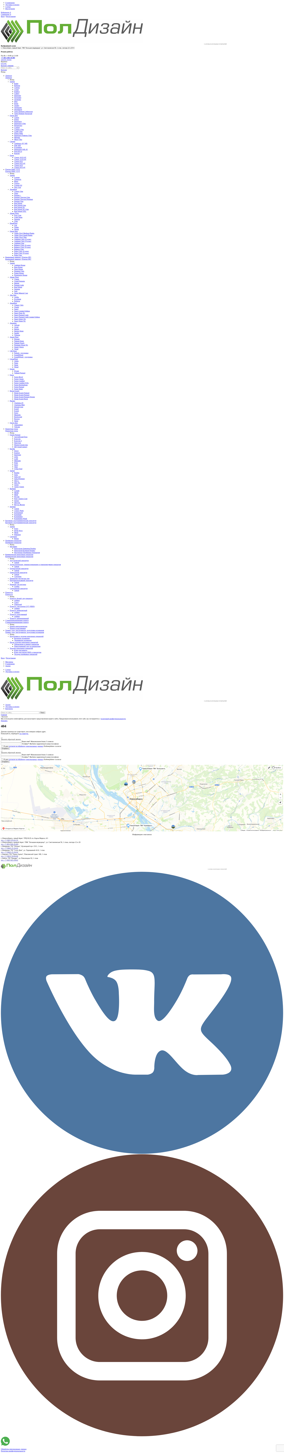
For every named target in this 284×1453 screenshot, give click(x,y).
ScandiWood (18, 355)
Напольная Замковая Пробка (25, 549)
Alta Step (13, 295)
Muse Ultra (18, 139)
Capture (17, 127)
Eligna (16, 120)
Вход (3, 16)
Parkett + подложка (21, 353)
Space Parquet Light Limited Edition (27, 317)
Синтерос (13, 537)
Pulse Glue (18, 255)
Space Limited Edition (22, 311)
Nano (16, 193)
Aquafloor (13, 189)
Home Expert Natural (21, 393)
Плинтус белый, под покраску (21, 598)
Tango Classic (19, 487)
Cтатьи (8, 7)
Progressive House (20, 275)
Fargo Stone (18, 389)
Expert (16, 411)
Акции (8, 666)
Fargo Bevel (18, 377)
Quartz (16, 307)
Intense (16, 283)
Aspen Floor (14, 337)
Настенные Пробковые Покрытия (27, 553)
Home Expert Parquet (21, 395)
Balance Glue (19, 249)
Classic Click (18, 305)
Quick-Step (14, 116)
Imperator (17, 96)
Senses (16, 501)
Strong (16, 229)
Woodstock (18, 110)
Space (16, 309)
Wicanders (13, 547)
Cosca (16, 602)
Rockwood (18, 417)
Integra (16, 329)
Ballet (16, 84)
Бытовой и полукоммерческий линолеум (20, 521)
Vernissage (18, 108)
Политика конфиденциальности (13, 1451)
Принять (4, 721)
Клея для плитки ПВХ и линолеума (27, 652)
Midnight (17, 461)
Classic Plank (19, 511)
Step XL (17, 483)
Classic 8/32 (18, 161)
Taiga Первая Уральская (23, 114)
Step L (16, 481)
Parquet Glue (18, 201)
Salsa (16, 475)
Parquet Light (19, 285)
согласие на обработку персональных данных (26, 746)
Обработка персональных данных (14, 1449)
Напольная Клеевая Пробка (24, 551)
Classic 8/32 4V (19, 163)
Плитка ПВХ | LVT (12, 169)
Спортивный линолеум (19, 588)
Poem (16, 104)
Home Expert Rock (21, 399)
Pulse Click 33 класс (21, 253)
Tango (16, 485)
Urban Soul (18, 469)
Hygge (16, 371)
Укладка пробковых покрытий (25, 654)
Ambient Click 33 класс (22, 241)
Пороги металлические (18, 626)
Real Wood (18, 203)
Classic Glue (18, 191)
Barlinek (13, 489)
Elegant (17, 339)
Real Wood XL (19, 207)
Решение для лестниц (18, 584)
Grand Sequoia (19, 281)
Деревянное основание (23, 640)
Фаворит (17, 535)
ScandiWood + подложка (23, 357)
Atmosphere (18, 425)
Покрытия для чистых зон (20, 578)
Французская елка (21, 445)
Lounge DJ (18, 185)
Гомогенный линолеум (18, 572)
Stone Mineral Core (21, 293)
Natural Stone (19, 341)
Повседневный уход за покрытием (27, 646)
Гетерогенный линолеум (19, 568)
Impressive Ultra (20, 123)
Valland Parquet (19, 373)
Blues (16, 181)
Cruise (16, 90)
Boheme (17, 86)
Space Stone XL (20, 321)
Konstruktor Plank (20, 519)
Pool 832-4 (18, 151)
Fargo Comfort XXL (21, 383)
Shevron (17, 503)
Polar (16, 463)
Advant (16, 325)
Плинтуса (9, 592)
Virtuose (17, 335)
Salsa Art (17, 477)
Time (16, 467)
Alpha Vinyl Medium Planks (24, 233)
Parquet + (17, 195)
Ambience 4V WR (20, 143)
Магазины (9, 662)
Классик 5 (18, 441)
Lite (15, 225)
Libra (16, 457)
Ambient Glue (19, 243)
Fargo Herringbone (21, 385)
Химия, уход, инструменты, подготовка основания (24, 630)
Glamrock (17, 179)
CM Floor (13, 351)
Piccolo (16, 497)
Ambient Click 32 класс (22, 239)
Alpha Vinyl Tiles (20, 237)
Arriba (16, 297)
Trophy (16, 106)
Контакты (9, 709)
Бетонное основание (22, 638)
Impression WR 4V (21, 149)
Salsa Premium (19, 479)
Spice (16, 465)
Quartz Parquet (15, 435)
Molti (16, 495)
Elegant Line (18, 407)
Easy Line (17, 215)
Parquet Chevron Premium (23, 199)
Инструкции (10, 9)
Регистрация (11, 16)
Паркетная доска (11, 429)
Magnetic (17, 415)
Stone (16, 365)
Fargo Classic (19, 379)
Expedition (18, 147)
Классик (17, 439)
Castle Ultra (18, 131)
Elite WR (17, 145)
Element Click (19, 271)
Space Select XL (20, 319)
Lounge (17, 177)
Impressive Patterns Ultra (23, 135)
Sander (16, 333)
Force (16, 413)
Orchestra (17, 100)
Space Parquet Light (21, 315)
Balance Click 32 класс (22, 245)
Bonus (16, 539)
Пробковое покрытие (13, 541)
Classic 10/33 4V (20, 157)
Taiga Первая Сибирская (23, 112)
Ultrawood (18, 604)
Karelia (12, 449)
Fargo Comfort (19, 381)
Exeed (16, 409)
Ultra (16, 221)
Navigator (17, 98)
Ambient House (19, 265)
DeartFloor (13, 223)
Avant (16, 327)
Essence (17, 453)
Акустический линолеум (19, 560)
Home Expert (14, 391)
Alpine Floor (14, 213)
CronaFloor (14, 359)
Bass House (18, 267)
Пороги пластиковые (18, 628)
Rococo (17, 419)
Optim (16, 227)
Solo (15, 291)
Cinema (17, 88)
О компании (10, 3)
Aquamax (13, 323)
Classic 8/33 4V (19, 167)
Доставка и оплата (12, 5)
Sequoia (17, 219)
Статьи (8, 670)
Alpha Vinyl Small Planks (23, 235)
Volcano (17, 427)
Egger (12, 155)
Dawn (16, 451)
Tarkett (12, 82)
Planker (12, 401)
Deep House (18, 269)
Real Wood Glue (20, 205)
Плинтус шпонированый (19, 618)
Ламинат (8, 76)
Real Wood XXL (20, 211)
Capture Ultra (19, 129)
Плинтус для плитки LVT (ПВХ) (22, 606)
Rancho (17, 153)
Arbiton (17, 600)
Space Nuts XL (19, 313)
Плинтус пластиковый (18, 614)
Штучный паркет (20, 447)
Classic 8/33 (18, 165)
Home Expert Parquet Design (24, 397)
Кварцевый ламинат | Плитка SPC (18, 257)
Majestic (17, 137)
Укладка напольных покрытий (21, 648)
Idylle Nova (18, 531)
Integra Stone (19, 331)
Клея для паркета (20, 650)
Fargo (12, 375)
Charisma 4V (19, 403)
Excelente (17, 299)
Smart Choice (19, 347)
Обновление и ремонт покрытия (26, 644)
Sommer (13, 507)
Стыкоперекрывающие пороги (17, 620)
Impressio (17, 455)
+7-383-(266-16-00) (8, 58)
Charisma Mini (19, 405)
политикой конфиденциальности (113, 719)
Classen (12, 141)
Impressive (18, 121)
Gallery (16, 94)
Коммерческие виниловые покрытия (19, 555)
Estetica (17, 92)
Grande (16, 491)
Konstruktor (18, 517)
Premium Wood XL (21, 345)
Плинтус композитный (18, 610)
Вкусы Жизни (19, 505)
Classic (16, 118)
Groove (17, 183)
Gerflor (16, 586)
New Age (17, 187)
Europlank (18, 515)
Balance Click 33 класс (22, 247)
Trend (16, 349)
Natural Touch (19, 343)
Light (16, 459)
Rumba (16, 473)
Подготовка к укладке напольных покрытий (26, 636)
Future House (19, 273)
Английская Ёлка (20, 437)
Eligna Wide (18, 133)
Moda (16, 533)
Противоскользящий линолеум (21, 580)
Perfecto (17, 301)
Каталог (4, 70)
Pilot (15, 102)
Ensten (12, 369)
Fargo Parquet (19, 387)
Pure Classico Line (20, 499)
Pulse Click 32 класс (21, 251)
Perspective (18, 125)
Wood (16, 367)
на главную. (24, 734)
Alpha (16, 361)
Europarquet (18, 513)
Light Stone (18, 217)
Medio (16, 493)
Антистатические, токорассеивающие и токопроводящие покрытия (35, 564)
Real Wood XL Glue (21, 209)
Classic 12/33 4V (20, 159)
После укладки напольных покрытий (24, 642)
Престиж (17, 443)
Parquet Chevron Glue (22, 197)
